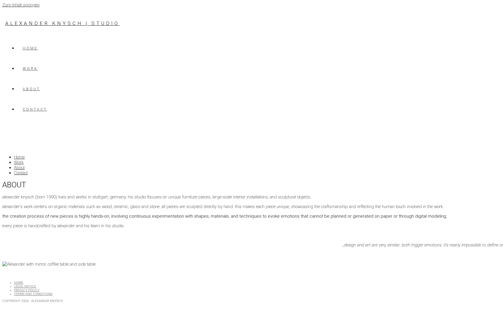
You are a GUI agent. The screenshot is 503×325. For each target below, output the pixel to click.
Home (19, 157)
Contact (21, 172)
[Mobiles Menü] (7, 134)
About (19, 167)
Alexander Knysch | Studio (62, 23)
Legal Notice (25, 286)
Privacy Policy (27, 290)
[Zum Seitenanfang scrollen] (5, 305)
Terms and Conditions (33, 294)
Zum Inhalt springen (21, 5)
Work (19, 162)
